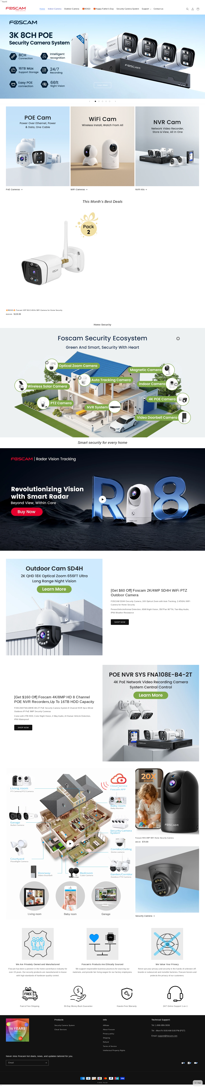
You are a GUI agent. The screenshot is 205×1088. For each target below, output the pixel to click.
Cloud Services (60, 1029)
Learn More (103, 85)
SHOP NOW (119, 622)
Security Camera (143, 916)
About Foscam (109, 1029)
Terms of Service (110, 1046)
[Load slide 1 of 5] (95, 101)
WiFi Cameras (78, 189)
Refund (106, 1042)
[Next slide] (115, 101)
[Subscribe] (46, 1063)
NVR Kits (140, 189)
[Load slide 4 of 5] (106, 101)
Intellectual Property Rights (114, 1050)
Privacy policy (108, 1034)
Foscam (105, 1082)
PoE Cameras (13, 189)
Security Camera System (64, 1025)
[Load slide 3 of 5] (102, 101)
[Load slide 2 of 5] (99, 101)
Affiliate (106, 1025)
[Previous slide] (89, 101)
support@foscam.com (167, 1036)
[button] (146, 9)
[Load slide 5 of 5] (109, 101)
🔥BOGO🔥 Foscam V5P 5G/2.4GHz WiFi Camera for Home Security (34, 310)
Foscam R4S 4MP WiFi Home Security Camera (154, 838)
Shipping (106, 1038)
